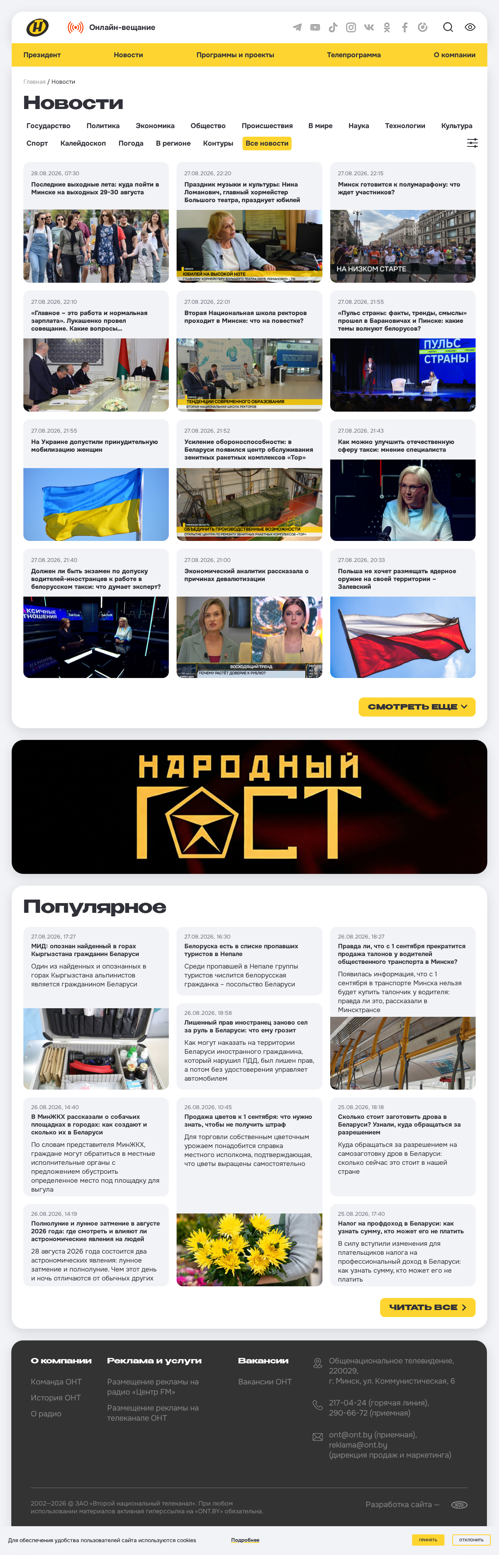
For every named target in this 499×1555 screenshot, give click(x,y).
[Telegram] (297, 27)
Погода (131, 143)
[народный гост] (249, 807)
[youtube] (315, 27)
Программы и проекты (235, 55)
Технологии (405, 126)
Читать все (423, 1308)
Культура (456, 126)
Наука (359, 126)
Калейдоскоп (83, 143)
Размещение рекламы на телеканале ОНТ (153, 1413)
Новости (128, 55)
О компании (455, 55)
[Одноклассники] (387, 27)
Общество (208, 126)
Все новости (267, 143)
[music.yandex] (423, 27)
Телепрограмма (354, 55)
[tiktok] (333, 27)
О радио (46, 1414)
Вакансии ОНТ (265, 1382)
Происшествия (267, 126)
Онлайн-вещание (122, 27)
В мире (320, 126)
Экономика (155, 126)
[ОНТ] (37, 27)
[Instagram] (351, 27)
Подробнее (245, 1540)
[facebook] (405, 27)
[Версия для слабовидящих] (470, 27)
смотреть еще (412, 707)
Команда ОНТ (56, 1382)
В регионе (173, 143)
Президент (42, 55)
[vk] (369, 27)
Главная (34, 82)
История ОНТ (56, 1398)
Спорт (37, 143)
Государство (49, 126)
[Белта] (454, 1504)
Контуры (218, 143)
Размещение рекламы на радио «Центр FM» (153, 1387)
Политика (103, 126)
